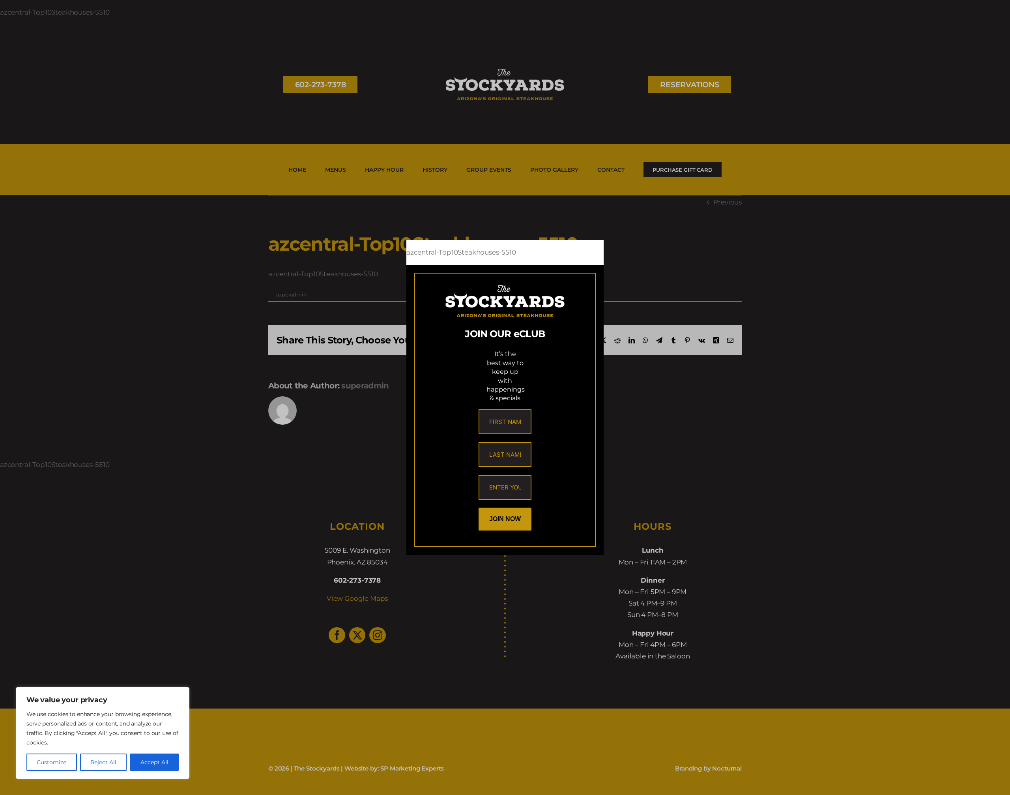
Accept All (154, 762)
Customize (51, 762)
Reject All (103, 762)
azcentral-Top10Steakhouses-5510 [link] (461, 252)
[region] (102, 733)
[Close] (590, 252)
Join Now (505, 519)
